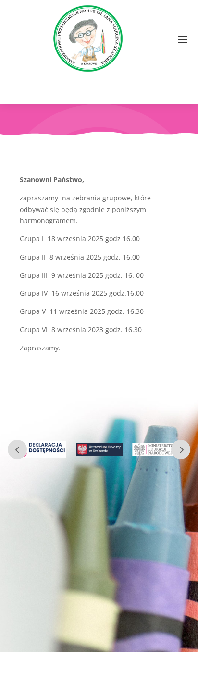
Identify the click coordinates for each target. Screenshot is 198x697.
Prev (17, 449)
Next (180, 449)
